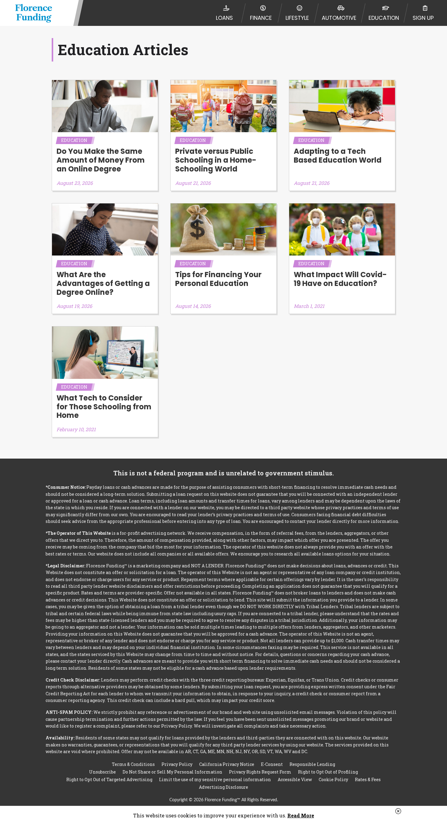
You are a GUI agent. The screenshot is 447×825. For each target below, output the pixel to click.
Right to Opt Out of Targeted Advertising (109, 779)
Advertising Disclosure (223, 787)
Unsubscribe (102, 772)
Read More (300, 815)
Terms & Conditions (133, 764)
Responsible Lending (312, 764)
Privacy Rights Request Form (260, 772)
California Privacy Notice (226, 764)
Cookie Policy (333, 779)
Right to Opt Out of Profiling (328, 772)
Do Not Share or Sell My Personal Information (172, 772)
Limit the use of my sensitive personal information (215, 779)
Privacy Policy (176, 764)
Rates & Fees (368, 779)
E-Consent (272, 764)
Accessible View (295, 779)
